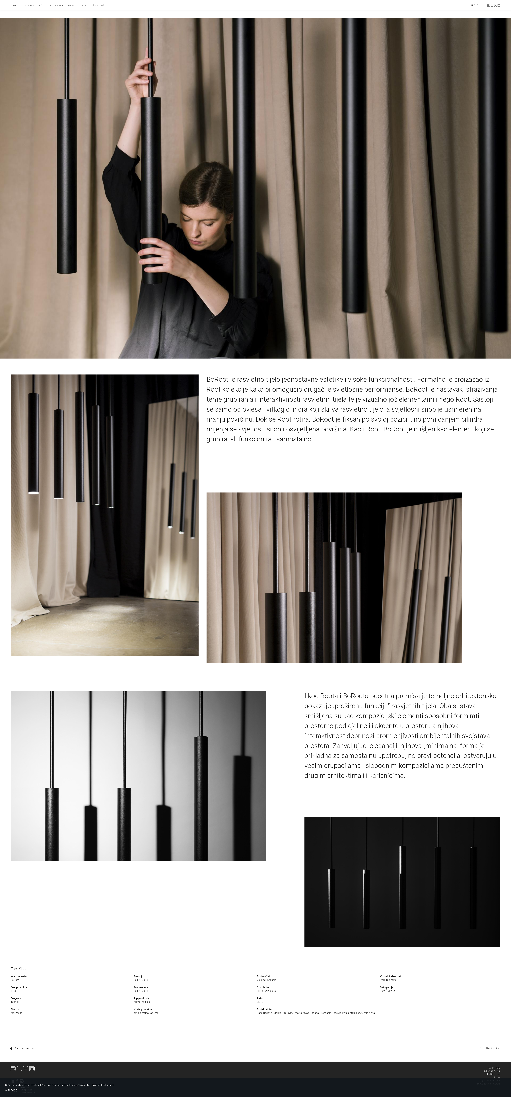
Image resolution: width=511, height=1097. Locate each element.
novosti (71, 5)
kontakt (84, 5)
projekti (15, 5)
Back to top (493, 1048)
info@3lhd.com (493, 1074)
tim (49, 5)
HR (472, 5)
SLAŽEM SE (11, 1090)
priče (41, 5)
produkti (29, 5)
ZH (478, 5)
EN (475, 5)
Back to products (25, 1048)
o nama (59, 5)
